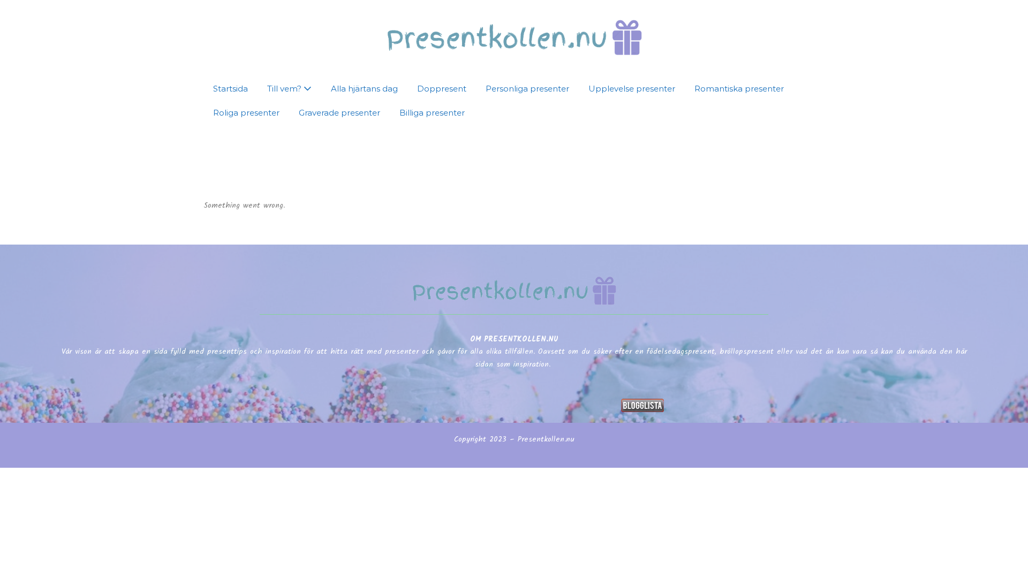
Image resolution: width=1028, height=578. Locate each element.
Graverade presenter (339, 113)
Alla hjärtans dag (364, 88)
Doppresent (441, 88)
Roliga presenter (246, 113)
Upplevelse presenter (631, 88)
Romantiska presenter (739, 88)
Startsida (230, 88)
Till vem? (285, 88)
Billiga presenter (432, 113)
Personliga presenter (527, 88)
